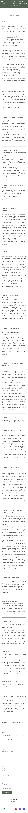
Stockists (3, 770)
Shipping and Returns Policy (7, 751)
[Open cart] (26, 10)
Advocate (3, 768)
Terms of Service (5, 756)
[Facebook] (2, 739)
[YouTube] (8, 739)
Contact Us (4, 747)
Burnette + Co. (15, 801)
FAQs (3, 749)
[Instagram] (5, 739)
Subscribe (7, 792)
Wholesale (4, 773)
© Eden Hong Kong (14, 799)
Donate (3, 766)
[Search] (23, 10)
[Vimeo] (11, 739)
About (3, 764)
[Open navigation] (2, 10)
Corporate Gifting (5, 775)
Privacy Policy (4, 753)
